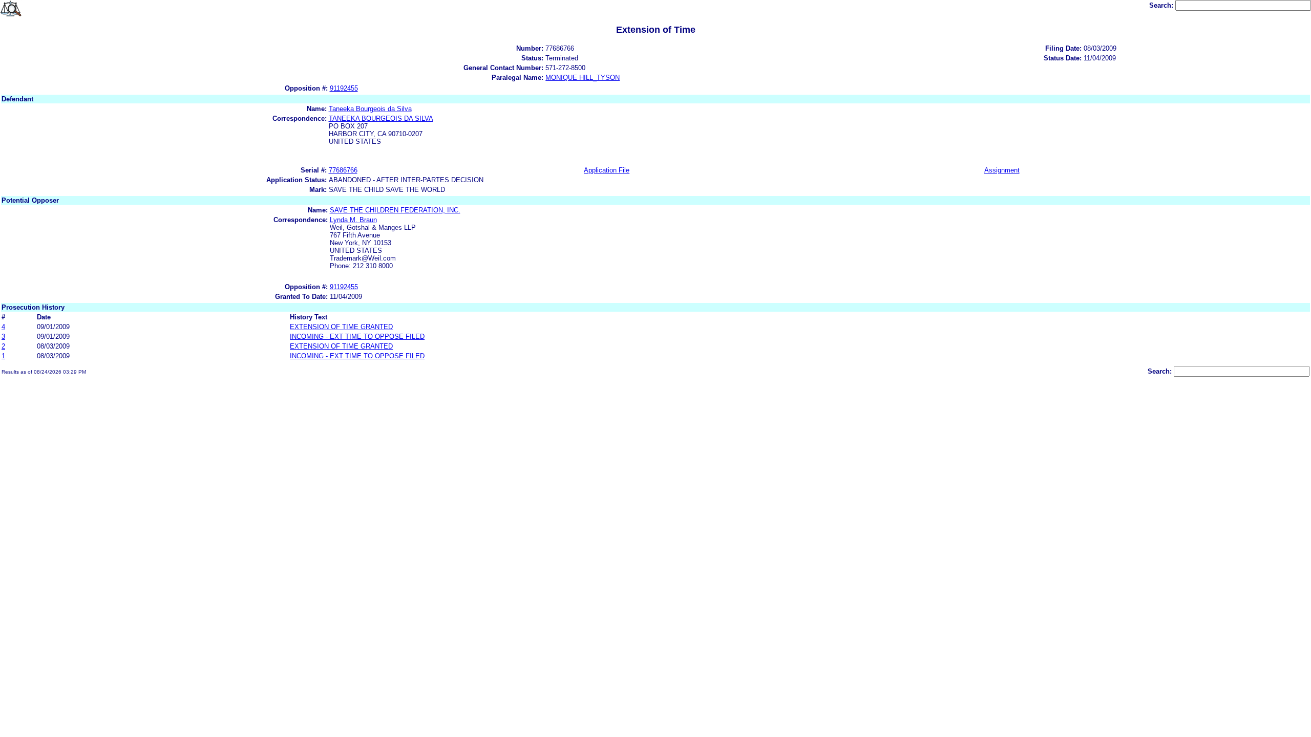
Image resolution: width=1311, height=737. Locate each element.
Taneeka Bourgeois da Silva (370, 109)
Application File (606, 170)
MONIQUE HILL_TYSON (582, 77)
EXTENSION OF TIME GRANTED (341, 327)
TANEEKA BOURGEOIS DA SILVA (381, 118)
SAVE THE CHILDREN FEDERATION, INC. (395, 210)
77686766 (343, 170)
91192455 (344, 88)
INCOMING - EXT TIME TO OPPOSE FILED (357, 336)
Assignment (1002, 170)
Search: (1162, 5)
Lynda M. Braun (353, 220)
